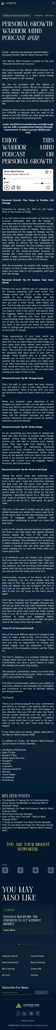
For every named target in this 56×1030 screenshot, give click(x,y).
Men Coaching (8, 968)
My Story (6, 975)
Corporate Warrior (10, 956)
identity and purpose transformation (29, 52)
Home (5, 52)
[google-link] (51, 870)
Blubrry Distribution (16, 749)
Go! (41, 992)
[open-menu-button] (53, 3)
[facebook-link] (20, 870)
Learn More (9, 930)
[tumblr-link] (5, 870)
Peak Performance (10, 962)
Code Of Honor (37, 956)
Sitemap (34, 975)
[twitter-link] (36, 870)
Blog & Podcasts (38, 962)
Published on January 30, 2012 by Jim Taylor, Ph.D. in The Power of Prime (28, 210)
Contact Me (36, 968)
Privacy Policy (28, 1021)
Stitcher (6, 771)
